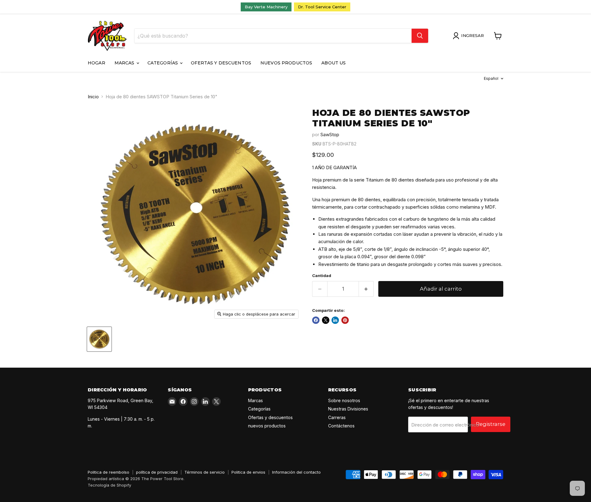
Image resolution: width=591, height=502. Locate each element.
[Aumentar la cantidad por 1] (366, 289)
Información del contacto (296, 472)
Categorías (163, 63)
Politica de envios (248, 472)
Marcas (125, 63)
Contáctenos (341, 425)
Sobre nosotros (344, 400)
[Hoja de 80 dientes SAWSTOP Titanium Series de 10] (99, 339)
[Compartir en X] (325, 320)
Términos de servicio (204, 472)
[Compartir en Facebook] (316, 320)
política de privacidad (157, 472)
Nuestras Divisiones (348, 408)
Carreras (337, 417)
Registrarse (490, 424)
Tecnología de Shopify (109, 485)
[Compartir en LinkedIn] (335, 320)
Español (491, 78)
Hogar (96, 63)
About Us (333, 63)
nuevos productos (286, 63)
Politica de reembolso (108, 472)
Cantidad (321, 275)
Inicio (93, 96)
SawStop (329, 134)
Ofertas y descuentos (221, 63)
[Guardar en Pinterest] (345, 320)
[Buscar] (420, 36)
